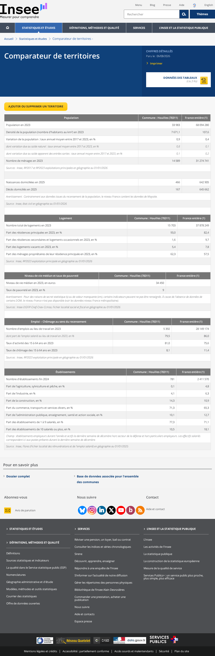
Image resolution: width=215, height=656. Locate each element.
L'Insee (148, 539)
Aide (181, 5)
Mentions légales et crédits (40, 651)
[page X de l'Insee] (111, 510)
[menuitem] (7, 28)
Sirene (78, 554)
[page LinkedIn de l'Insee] (101, 510)
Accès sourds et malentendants (133, 651)
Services (139, 28)
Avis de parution (25, 510)
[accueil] (7, 28)
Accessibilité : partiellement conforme (86, 651)
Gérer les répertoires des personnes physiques (103, 582)
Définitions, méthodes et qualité (94, 28)
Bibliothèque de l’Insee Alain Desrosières (100, 590)
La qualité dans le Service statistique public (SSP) (36, 567)
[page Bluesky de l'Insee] (82, 510)
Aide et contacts (84, 614)
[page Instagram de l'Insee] (91, 510)
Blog (152, 5)
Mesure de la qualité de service (163, 568)
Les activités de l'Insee (157, 547)
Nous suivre (82, 607)
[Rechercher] (184, 14)
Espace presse (83, 621)
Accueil (8, 39)
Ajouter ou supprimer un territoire (35, 106)
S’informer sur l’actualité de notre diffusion (101, 575)
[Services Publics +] (163, 644)
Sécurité (164, 651)
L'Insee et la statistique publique (183, 28)
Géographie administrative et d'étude (29, 582)
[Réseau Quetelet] (73, 644)
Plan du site (181, 651)
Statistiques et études (38, 28)
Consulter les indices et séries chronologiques (103, 547)
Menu (138, 5)
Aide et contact (155, 509)
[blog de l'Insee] (131, 510)
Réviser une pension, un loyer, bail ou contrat (103, 539)
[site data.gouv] (130, 644)
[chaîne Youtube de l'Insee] (121, 510)
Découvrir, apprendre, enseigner (95, 561)
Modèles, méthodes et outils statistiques (31, 589)
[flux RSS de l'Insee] (140, 510)
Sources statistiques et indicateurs (27, 560)
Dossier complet (18, 476)
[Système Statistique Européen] (45, 644)
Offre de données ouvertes (23, 603)
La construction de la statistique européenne (171, 561)
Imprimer (156, 63)
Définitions (13, 553)
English (209, 5)
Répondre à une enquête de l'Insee (96, 568)
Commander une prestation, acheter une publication (100, 598)
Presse (167, 5)
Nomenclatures (16, 575)
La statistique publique (158, 554)
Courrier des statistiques (21, 596)
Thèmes (202, 14)
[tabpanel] (107, 282)
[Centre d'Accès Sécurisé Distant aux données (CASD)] (102, 644)
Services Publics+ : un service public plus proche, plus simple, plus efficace (173, 576)
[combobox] (169, 14)
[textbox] (152, 14)
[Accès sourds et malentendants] (194, 6)
